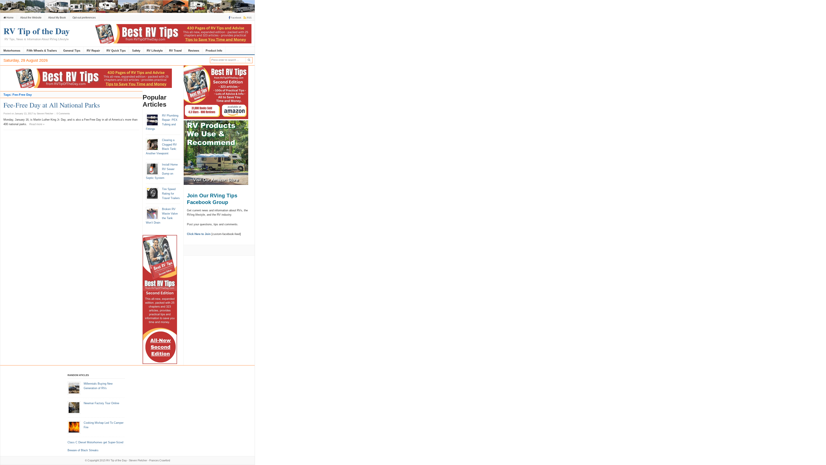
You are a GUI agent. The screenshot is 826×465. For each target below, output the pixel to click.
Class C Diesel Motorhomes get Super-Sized (95, 442)
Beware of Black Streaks (83, 450)
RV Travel (175, 50)
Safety (136, 50)
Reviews (193, 50)
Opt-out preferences (84, 17)
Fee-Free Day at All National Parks (51, 104)
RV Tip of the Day (116, 460)
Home (10, 17)
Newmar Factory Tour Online (101, 403)
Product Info (214, 50)
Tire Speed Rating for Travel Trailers (171, 193)
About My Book (57, 17)
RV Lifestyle (155, 50)
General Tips (71, 50)
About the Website (31, 17)
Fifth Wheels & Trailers (42, 50)
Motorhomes (11, 50)
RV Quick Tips (116, 50)
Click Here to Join (199, 234)
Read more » (37, 124)
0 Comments (63, 113)
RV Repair (93, 50)
